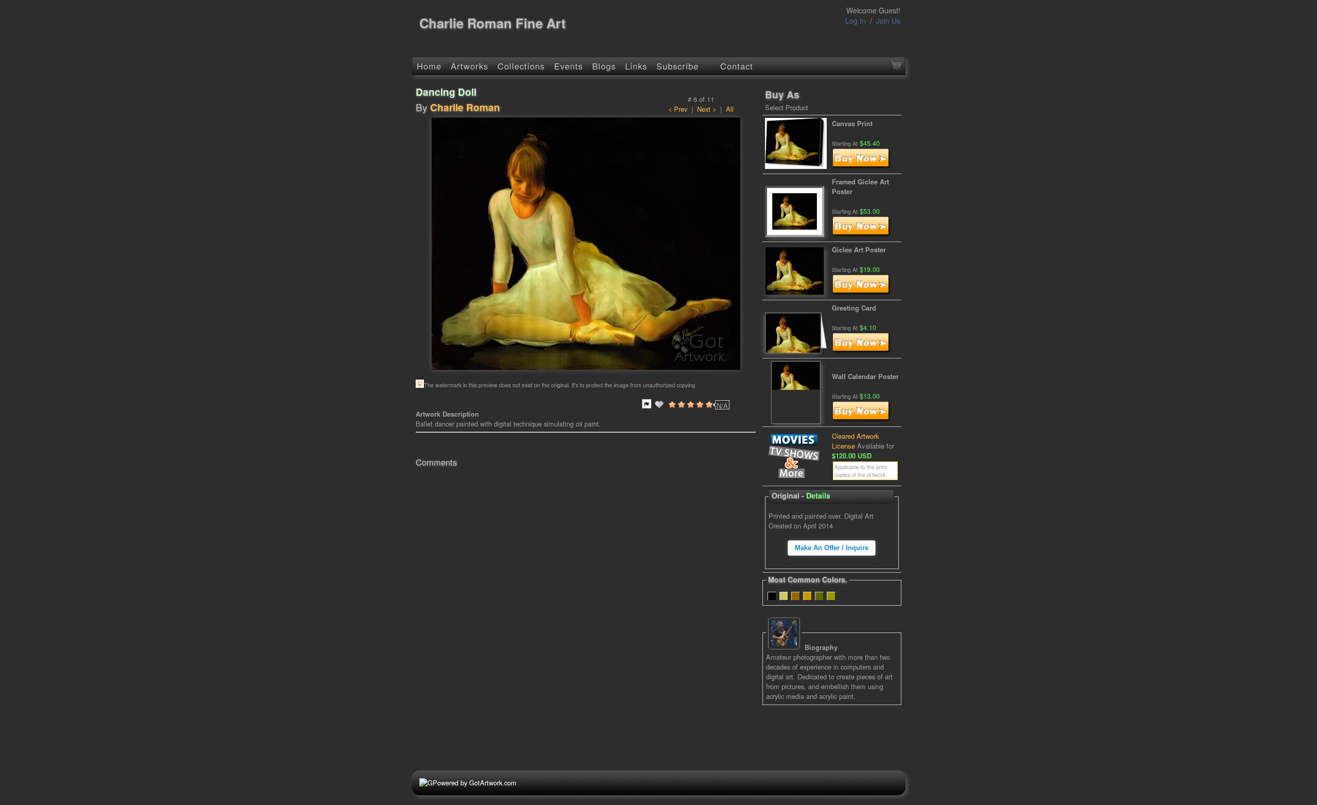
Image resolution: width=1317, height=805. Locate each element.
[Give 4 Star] (699, 404)
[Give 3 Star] (690, 404)
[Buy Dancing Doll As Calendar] (861, 419)
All (730, 109)
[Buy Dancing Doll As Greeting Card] (861, 350)
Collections (521, 66)
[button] (832, 548)
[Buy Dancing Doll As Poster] (861, 292)
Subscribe (677, 66)
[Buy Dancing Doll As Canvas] (861, 166)
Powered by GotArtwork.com (475, 782)
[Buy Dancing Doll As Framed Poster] (861, 234)
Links (636, 66)
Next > (706, 109)
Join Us (888, 20)
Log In (855, 20)
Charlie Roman (465, 107)
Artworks (469, 66)
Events (568, 66)
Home (429, 66)
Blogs (604, 66)
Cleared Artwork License (855, 441)
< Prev (677, 109)
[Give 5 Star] (708, 404)
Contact (736, 66)
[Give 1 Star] (671, 404)
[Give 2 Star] (680, 404)
